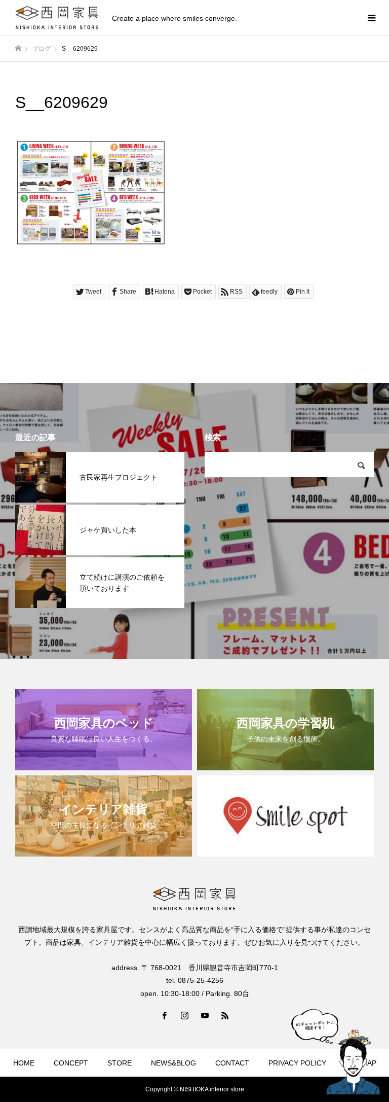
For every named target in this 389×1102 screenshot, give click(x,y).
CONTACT (232, 1063)
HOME (23, 1063)
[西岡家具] (57, 18)
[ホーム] (18, 48)
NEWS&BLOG (173, 1063)
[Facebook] (164, 1015)
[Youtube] (205, 1015)
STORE (119, 1063)
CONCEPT (71, 1063)
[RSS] (225, 1015)
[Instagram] (184, 1015)
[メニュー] (371, 17)
